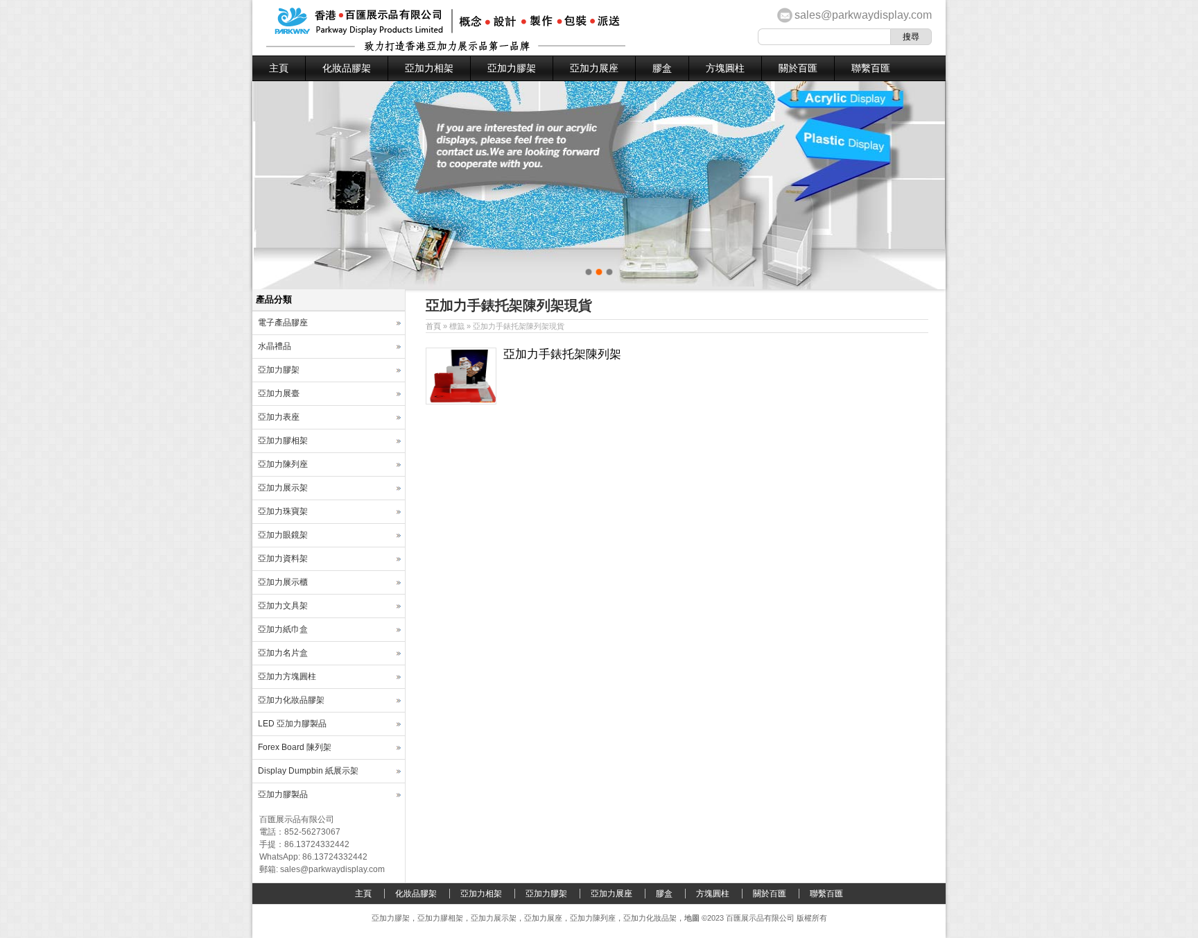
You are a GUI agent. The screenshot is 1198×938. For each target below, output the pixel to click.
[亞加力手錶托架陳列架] (461, 402)
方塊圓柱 (725, 68)
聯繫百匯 (870, 68)
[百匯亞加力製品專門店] (445, 48)
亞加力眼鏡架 (283, 535)
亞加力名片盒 (283, 653)
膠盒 (662, 68)
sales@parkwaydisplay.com (863, 15)
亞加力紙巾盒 (283, 629)
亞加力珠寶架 (283, 511)
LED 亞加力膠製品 (292, 723)
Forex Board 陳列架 (294, 747)
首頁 (433, 326)
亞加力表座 (279, 417)
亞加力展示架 (283, 488)
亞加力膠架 (511, 68)
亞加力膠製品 (283, 794)
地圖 (692, 918)
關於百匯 (798, 68)
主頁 (278, 68)
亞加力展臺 (279, 393)
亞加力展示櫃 (283, 582)
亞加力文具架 (283, 606)
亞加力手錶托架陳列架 (562, 354)
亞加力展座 (594, 68)
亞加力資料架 (283, 558)
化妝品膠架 (346, 68)
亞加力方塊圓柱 (287, 676)
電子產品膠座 (283, 322)
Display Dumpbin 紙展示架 (308, 771)
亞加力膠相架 (283, 440)
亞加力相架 (429, 68)
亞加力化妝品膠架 (291, 700)
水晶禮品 (274, 346)
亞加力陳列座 (283, 464)
